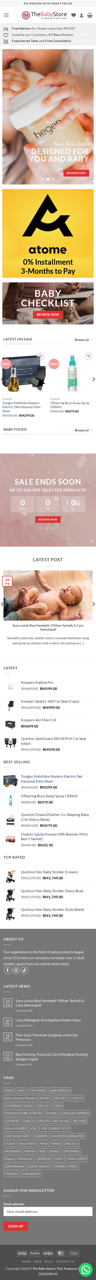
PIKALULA (25, 1159)
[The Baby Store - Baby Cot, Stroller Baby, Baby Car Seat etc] (44, 15)
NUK (42, 1151)
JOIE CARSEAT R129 (55, 1128)
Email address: (13, 1204)
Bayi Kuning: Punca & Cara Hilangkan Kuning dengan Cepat (52, 1056)
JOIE (33, 1128)
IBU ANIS (79, 1121)
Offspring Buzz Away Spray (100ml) (69, 405)
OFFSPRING (71, 1151)
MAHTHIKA (27, 1143)
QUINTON (44, 1159)
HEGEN (43, 1121)
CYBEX (57, 1106)
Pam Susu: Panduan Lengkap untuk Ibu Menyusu (47, 1037)
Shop (38, 1261)
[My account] (81, 15)
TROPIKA (11, 1174)
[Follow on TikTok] (24, 970)
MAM (44, 1143)
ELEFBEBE (12, 1121)
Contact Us (65, 1261)
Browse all (82, 340)
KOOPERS (40, 1136)
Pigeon (9, 1159)
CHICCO (77, 1098)
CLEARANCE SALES (18, 1106)
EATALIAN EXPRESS (75, 1113)
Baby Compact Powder (20, 1098)
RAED (59, 1159)
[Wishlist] (73, 15)
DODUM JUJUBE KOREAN (23, 1113)
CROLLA (42, 1106)
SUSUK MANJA (38, 1166)
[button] (6, 15)
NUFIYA (29, 1151)
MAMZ (56, 1143)
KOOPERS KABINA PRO (67, 1136)
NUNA (54, 1151)
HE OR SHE (61, 1121)
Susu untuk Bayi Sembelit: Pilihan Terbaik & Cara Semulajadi (48, 627)
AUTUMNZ (38, 1091)
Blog (49, 1261)
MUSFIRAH (12, 1151)
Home (26, 1261)
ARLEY (22, 1091)
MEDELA (71, 1143)
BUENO (45, 1098)
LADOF (10, 1143)
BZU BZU (60, 1098)
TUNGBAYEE (31, 1174)
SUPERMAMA (14, 1166)
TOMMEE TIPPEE (65, 1166)
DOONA (51, 1113)
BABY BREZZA (60, 1091)
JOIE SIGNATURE (17, 1136)
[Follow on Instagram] (16, 970)
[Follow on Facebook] (8, 970)
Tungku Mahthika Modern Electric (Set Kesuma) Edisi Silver (21, 407)
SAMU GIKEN (76, 1159)
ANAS (9, 1091)
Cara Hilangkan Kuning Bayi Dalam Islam (48, 1020)
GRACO (29, 1121)
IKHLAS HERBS (15, 1128)
